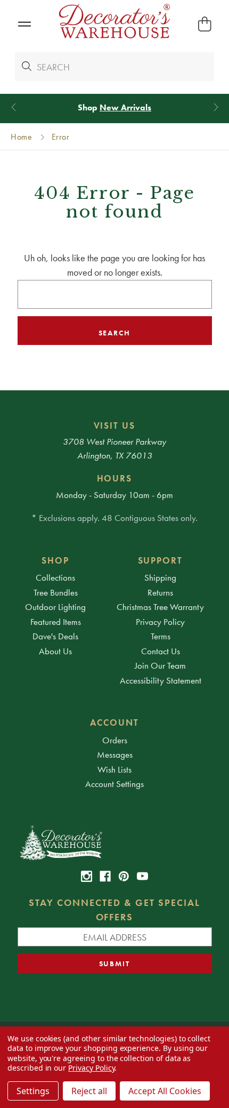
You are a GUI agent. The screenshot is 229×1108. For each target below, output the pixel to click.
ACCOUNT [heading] (114, 722)
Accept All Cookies (164, 1091)
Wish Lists (114, 769)
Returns (160, 592)
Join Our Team (160, 665)
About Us (55, 651)
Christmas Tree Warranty (160, 607)
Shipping (160, 577)
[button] (24, 24)
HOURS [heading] (115, 478)
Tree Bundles (56, 592)
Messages (115, 754)
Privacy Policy (160, 622)
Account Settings (114, 784)
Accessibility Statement (160, 680)
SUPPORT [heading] (160, 560)
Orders (114, 740)
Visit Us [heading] (115, 425)
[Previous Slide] (13, 107)
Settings (33, 1091)
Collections (55, 577)
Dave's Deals (55, 636)
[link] (86, 876)
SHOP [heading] (55, 560)
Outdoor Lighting (55, 607)
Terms (160, 636)
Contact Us (160, 651)
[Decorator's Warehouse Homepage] (114, 842)
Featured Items (55, 622)
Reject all (89, 1091)
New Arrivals (125, 107)
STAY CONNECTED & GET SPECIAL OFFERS (114, 909)
